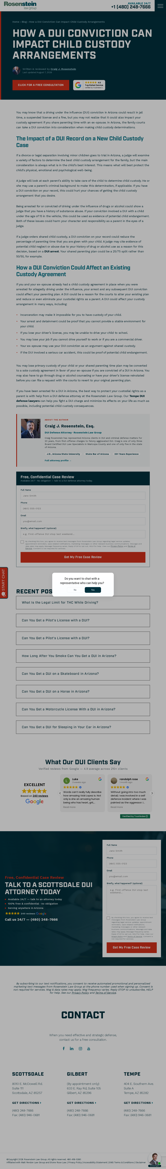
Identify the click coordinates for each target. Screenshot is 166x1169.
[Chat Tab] (83, 584)
